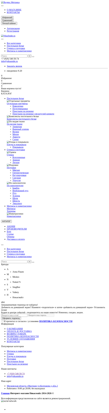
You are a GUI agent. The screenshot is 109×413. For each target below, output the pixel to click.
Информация (7, 324)
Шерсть (16, 201)
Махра (15, 134)
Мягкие (16, 170)
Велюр (15, 132)
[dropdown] (2, 5)
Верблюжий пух (20, 190)
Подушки (11, 167)
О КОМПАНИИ (15, 328)
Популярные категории (12, 346)
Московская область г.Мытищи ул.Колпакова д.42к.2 (32, 386)
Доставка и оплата (16, 239)
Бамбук (15, 188)
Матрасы (11, 208)
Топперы (11, 211)
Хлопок (16, 196)
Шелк (15, 198)
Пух (14, 193)
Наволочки (17, 106)
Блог (9, 231)
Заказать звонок (14, 66)
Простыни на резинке (23, 111)
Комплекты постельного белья (21, 119)
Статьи (10, 234)
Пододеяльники (20, 108)
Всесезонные (18, 157)
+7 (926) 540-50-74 (16, 373)
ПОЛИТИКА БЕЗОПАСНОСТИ (23, 336)
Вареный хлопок (20, 129)
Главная (5, 393)
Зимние (16, 160)
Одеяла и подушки (16, 48)
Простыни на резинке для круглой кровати (33, 114)
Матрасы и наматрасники (19, 51)
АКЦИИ (11, 226)
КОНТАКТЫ (13, 12)
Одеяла (10, 155)
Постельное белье (15, 46)
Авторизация (13, 28)
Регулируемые (19, 175)
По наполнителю (15, 185)
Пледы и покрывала (16, 144)
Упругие (16, 180)
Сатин (15, 139)
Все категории (14, 43)
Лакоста (16, 137)
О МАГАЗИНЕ (14, 10)
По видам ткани (14, 124)
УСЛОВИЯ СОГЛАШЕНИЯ (21, 339)
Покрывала (17, 147)
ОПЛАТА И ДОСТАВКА (19, 331)
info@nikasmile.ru (9, 61)
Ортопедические (20, 172)
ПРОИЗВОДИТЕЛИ (17, 229)
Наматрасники (14, 216)
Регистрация (13, 31)
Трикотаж (17, 126)
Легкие (15, 162)
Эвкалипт (17, 203)
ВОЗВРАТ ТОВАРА (16, 334)
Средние (16, 178)
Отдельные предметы (17, 103)
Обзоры (10, 236)
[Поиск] (33, 56)
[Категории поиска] (2, 39)
